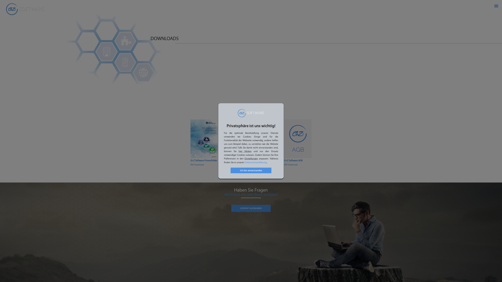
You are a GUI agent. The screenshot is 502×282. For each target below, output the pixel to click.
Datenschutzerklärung (256, 162)
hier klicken (245, 151)
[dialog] (251, 141)
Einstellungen (251, 158)
